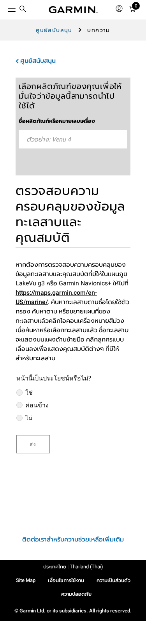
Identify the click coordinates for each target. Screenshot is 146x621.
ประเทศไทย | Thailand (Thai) (73, 567)
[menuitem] (23, 10)
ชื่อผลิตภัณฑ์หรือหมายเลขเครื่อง (57, 121)
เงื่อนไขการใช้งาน (66, 580)
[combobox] (73, 139)
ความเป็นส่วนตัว (113, 580)
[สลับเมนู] (4, 8)
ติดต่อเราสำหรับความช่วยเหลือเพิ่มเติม (73, 539)
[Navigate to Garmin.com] (73, 9)
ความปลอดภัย (76, 594)
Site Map (25, 580)
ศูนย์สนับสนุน (54, 30)
